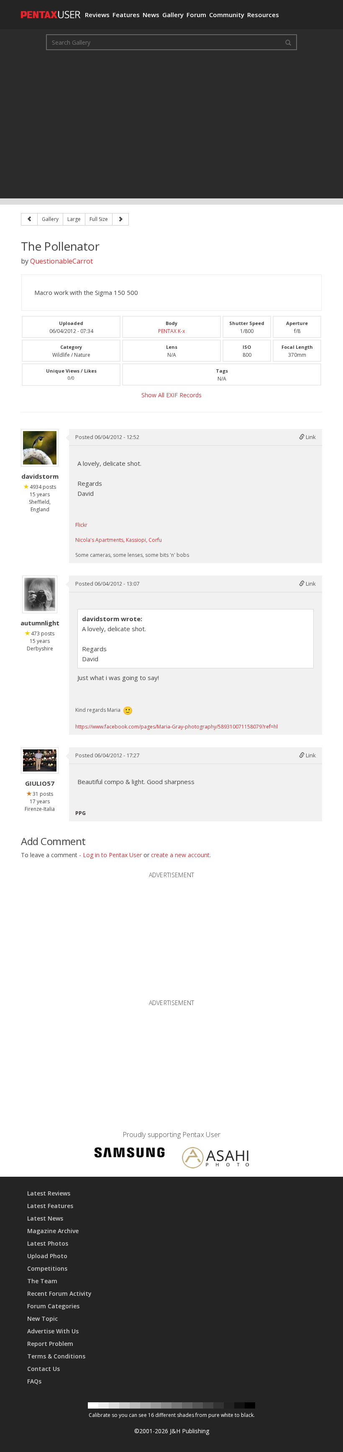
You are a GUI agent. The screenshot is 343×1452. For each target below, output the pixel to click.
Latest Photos (47, 1243)
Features (126, 14)
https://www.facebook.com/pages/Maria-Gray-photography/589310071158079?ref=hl (176, 726)
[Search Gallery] (288, 42)
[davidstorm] (40, 448)
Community (226, 14)
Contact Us (43, 1369)
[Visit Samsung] (130, 1154)
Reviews (97, 14)
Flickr (81, 524)
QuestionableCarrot (61, 261)
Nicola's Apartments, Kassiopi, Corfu (118, 539)
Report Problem (50, 1344)
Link (310, 437)
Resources (263, 14)
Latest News (45, 1218)
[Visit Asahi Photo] (215, 1159)
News (151, 14)
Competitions (47, 1268)
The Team (42, 1281)
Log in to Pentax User (112, 855)
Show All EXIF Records (171, 395)
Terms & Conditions (56, 1356)
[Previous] (29, 219)
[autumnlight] (39, 594)
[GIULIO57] (40, 760)
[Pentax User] (50, 10)
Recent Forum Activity (59, 1293)
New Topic (42, 1319)
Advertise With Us (53, 1331)
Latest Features (50, 1206)
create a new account (180, 855)
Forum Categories (53, 1306)
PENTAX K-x (171, 331)
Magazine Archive (53, 1231)
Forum (196, 14)
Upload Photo (47, 1256)
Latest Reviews (48, 1193)
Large (74, 219)
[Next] (120, 219)
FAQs (34, 1381)
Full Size (99, 219)
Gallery (173, 14)
